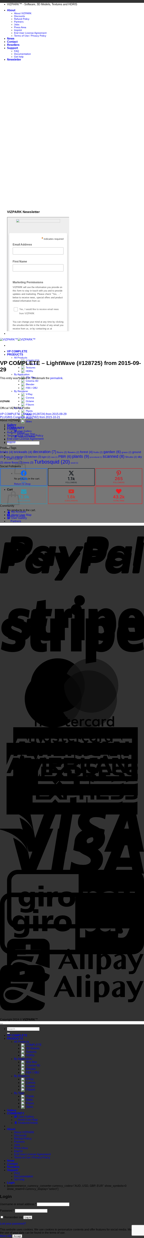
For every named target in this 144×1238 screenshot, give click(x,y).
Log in (28, 1217)
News (10, 38)
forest (86, 452)
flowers (73, 452)
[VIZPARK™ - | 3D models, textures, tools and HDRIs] (17, 339)
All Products (20, 357)
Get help (19, 56)
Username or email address (18, 1204)
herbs (9, 457)
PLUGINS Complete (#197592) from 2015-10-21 (30, 417)
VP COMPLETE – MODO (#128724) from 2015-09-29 (33, 413)
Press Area (20, 27)
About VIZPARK (22, 13)
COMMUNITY (15, 1113)
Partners (19, 21)
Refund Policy (21, 18)
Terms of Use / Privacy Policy (30, 35)
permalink (56, 378)
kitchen (34, 456)
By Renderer (21, 391)
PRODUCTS (15, 354)
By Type (19, 1093)
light (46, 457)
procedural (96, 457)
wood (74, 463)
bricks (6, 452)
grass (127, 452)
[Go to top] (1, 1023)
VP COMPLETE (17, 351)
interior (21, 456)
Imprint (18, 30)
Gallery (11, 1110)
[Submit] (8, 1033)
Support (12, 48)
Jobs (16, 24)
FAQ (16, 51)
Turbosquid (52, 462)
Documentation (22, 53)
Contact (12, 41)
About (11, 10)
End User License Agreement (30, 32)
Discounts (19, 16)
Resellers (13, 44)
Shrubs (131, 457)
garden (112, 452)
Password (7, 1210)
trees (28, 462)
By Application (22, 374)
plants (80, 456)
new (54, 457)
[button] (14, 59)
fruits (98, 452)
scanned (114, 456)
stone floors (13, 462)
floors (62, 452)
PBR (64, 456)
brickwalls (23, 452)
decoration (44, 452)
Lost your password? (13, 1223)
